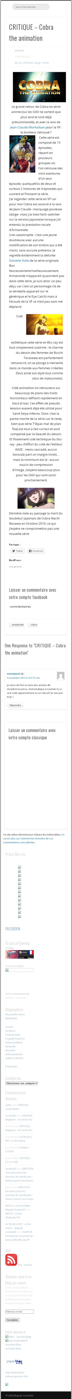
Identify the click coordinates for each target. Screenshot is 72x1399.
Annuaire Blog (13, 1344)
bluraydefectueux (15, 1014)
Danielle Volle (19, 260)
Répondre (15, 705)
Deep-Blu (10, 1046)
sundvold (19, 50)
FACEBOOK (12, 928)
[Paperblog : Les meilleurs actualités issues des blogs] (14, 1364)
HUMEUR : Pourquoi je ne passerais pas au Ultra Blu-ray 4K (19, 1235)
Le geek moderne (15, 1038)
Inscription (12, 1320)
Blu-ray (18, 62)
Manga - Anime (41, 62)
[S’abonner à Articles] (11, 1264)
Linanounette (12, 1034)
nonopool (13, 673)
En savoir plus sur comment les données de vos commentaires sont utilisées (33, 838)
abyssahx (10, 1050)
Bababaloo (11, 1018)
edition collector (14, 1058)
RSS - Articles (25, 1264)
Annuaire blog (13, 1348)
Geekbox (10, 1030)
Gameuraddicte (14, 1042)
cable (8, 1105)
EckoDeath (11, 1066)
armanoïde (18, 624)
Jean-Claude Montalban (27, 127)
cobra (34, 624)
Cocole (9, 1026)
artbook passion (14, 1054)
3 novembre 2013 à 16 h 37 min (23, 677)
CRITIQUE (28, 62)
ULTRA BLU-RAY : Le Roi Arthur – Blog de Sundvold (18, 1228)
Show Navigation (57, 33)
